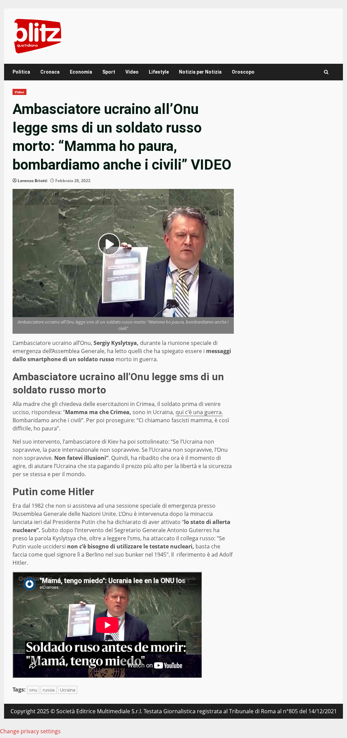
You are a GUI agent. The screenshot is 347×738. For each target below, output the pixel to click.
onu (33, 690)
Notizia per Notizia (200, 72)
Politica (21, 72)
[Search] (326, 72)
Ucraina (67, 690)
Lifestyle (159, 72)
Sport (108, 72)
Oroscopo (243, 72)
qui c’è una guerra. (199, 412)
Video (132, 72)
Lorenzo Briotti (32, 180)
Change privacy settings (30, 731)
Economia (81, 72)
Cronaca (50, 72)
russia (49, 690)
